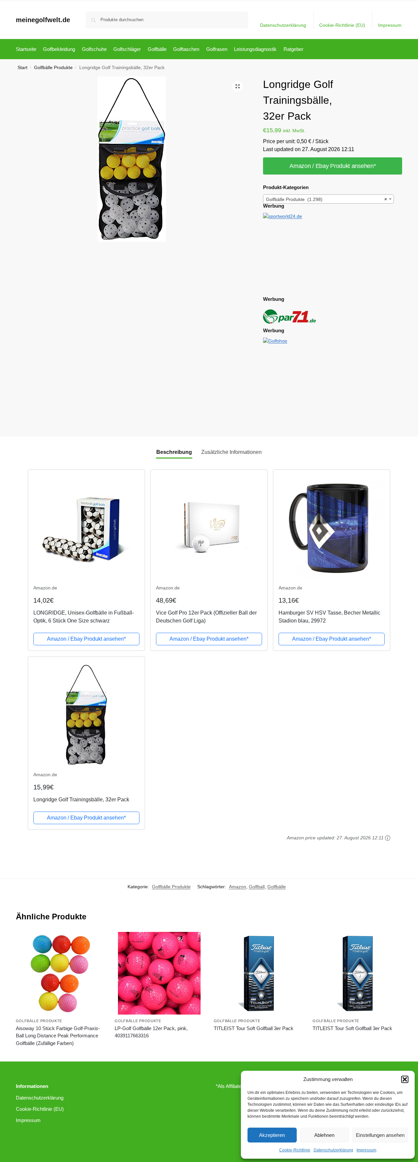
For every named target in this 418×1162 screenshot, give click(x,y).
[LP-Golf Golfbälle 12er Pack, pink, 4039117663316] (159, 973)
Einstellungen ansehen (380, 1135)
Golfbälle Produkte (53, 67)
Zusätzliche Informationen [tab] (231, 452)
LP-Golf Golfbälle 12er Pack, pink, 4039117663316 (151, 1032)
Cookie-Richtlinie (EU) (342, 25)
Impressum (366, 1150)
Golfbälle (276, 886)
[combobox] (328, 199)
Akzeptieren (272, 1135)
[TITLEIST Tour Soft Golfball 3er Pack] (258, 973)
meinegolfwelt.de (43, 19)
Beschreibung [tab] (174, 452)
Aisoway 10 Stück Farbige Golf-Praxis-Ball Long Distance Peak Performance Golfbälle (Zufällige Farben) (58, 1035)
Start (22, 67)
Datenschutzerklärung (333, 1150)
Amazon (237, 886)
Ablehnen (324, 1135)
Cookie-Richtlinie (294, 1150)
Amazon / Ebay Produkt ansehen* (332, 166)
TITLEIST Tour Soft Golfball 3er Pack (253, 1028)
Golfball (257, 886)
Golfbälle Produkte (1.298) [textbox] (326, 199)
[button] (404, 1079)
